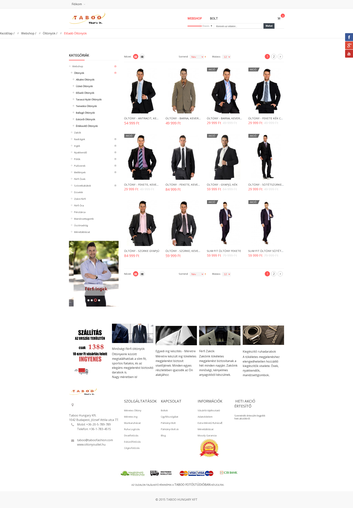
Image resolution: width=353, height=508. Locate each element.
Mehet (269, 25)
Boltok (164, 410)
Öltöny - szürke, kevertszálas (188, 251)
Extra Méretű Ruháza (209, 423)
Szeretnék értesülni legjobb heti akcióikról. (249, 417)
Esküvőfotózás (132, 441)
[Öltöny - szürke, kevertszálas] (183, 223)
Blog (163, 435)
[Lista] (142, 56)
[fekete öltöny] (266, 90)
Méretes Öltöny (132, 410)
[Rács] (135, 56)
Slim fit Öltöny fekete (224, 251)
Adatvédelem (205, 416)
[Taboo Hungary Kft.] (94, 18)
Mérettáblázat (205, 429)
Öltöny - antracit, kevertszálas (148, 118)
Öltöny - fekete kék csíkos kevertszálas (278, 118)
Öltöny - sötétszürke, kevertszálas (275, 184)
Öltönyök (49, 33)
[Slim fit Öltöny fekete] (225, 223)
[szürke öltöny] (266, 157)
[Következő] (280, 56)
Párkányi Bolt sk (170, 429)
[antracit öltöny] (142, 90)
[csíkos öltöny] (142, 157)
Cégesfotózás (132, 448)
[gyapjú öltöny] (142, 223)
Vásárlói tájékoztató (209, 410)
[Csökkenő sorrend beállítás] (205, 57)
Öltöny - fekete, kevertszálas (147, 184)
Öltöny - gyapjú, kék (222, 184)
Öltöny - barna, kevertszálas (187, 118)
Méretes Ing (130, 416)
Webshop (27, 33)
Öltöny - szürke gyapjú (141, 251)
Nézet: (127, 56)
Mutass (216, 56)
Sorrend (183, 56)
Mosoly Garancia (207, 435)
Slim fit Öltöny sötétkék (267, 251)
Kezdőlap (6, 33)
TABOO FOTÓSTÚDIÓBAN (192, 485)
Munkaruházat (132, 423)
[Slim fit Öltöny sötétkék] (266, 223)
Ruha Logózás (132, 429)
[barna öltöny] (183, 90)
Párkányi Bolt (168, 423)
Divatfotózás (131, 435)
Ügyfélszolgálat (169, 416)
